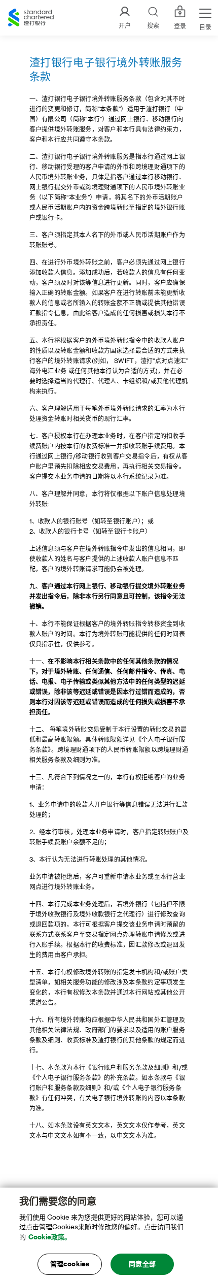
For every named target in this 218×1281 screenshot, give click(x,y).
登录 (180, 26)
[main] (109, 1234)
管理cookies (69, 1264)
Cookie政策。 (49, 1237)
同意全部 (142, 1264)
